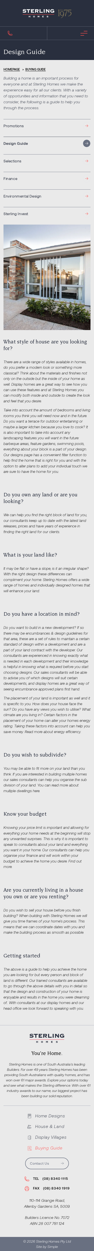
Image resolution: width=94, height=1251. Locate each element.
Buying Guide (35, 69)
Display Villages (51, 1137)
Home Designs (50, 1115)
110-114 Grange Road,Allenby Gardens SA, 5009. (47, 1203)
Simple (52, 1246)
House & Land (49, 1126)
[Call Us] (10, 33)
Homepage (11, 69)
